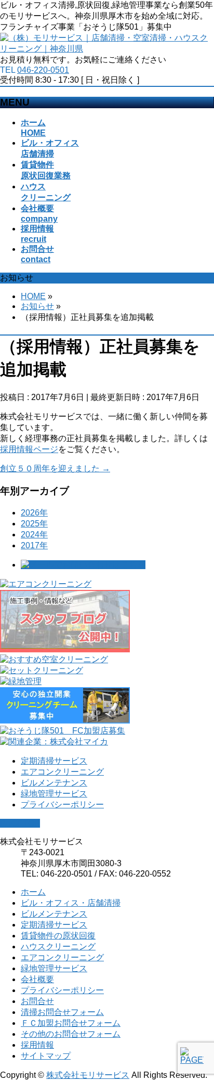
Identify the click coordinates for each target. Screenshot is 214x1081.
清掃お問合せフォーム (62, 1012)
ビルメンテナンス (54, 782)
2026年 (34, 512)
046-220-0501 (43, 70)
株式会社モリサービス (87, 1075)
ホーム (33, 891)
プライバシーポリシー (62, 804)
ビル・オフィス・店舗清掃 (71, 902)
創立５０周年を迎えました (55, 468)
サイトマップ (46, 1055)
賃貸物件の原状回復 (58, 935)
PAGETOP (20, 823)
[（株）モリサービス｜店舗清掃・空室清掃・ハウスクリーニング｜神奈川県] (107, 48)
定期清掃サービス (54, 760)
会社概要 (37, 979)
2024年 (34, 534)
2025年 (34, 523)
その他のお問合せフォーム (71, 1033)
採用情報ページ (29, 449)
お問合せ (37, 1001)
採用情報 (37, 1044)
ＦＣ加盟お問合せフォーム (71, 1023)
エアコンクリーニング (62, 771)
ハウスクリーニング (58, 946)
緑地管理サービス (54, 793)
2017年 (34, 545)
